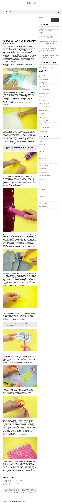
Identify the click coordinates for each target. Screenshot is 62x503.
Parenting (42, 186)
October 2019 (43, 131)
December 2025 (44, 86)
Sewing (41, 196)
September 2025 (44, 93)
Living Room (43, 172)
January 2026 (43, 83)
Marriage (42, 179)
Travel (41, 200)
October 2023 (43, 110)
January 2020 (43, 124)
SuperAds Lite (7, 501)
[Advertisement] (20, 28)
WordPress (22, 501)
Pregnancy (42, 189)
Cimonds (31, 2)
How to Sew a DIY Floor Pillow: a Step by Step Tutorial (8, 482)
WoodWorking (43, 207)
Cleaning (42, 148)
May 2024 (42, 96)
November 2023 (44, 107)
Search (41, 17)
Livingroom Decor (44, 175)
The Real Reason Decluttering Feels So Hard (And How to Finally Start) (48, 43)
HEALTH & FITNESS (45, 165)
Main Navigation (7, 12)
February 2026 (43, 79)
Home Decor (43, 169)
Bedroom (42, 144)
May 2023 (42, 114)
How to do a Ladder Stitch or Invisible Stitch (19, 482)
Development (43, 155)
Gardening (42, 158)
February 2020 (43, 121)
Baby (40, 141)
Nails (40, 182)
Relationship (43, 193)
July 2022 (42, 117)
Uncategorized (43, 203)
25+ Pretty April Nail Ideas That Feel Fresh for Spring (48, 56)
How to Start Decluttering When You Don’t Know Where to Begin (49, 31)
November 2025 (44, 90)
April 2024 (42, 100)
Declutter (42, 151)
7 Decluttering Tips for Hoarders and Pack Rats (46, 37)
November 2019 (44, 128)
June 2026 (42, 76)
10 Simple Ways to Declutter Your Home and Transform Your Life (47, 50)
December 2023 (44, 103)
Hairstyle (42, 162)
